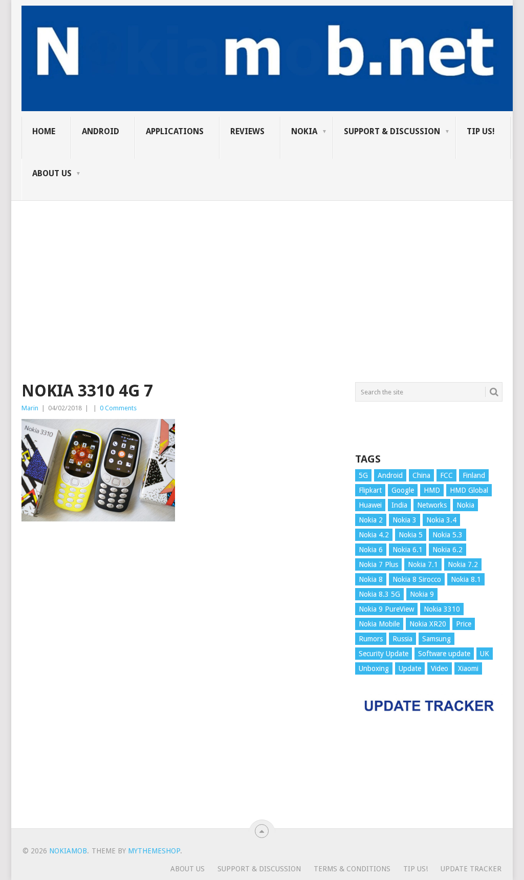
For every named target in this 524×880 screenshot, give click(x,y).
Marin (29, 408)
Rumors (371, 639)
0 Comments (118, 408)
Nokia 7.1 (423, 564)
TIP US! (481, 131)
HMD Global (469, 490)
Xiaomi (468, 668)
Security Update (383, 653)
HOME (43, 131)
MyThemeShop (154, 851)
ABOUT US (52, 173)
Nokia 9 (422, 594)
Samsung (436, 639)
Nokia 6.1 (407, 550)
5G (363, 475)
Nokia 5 (411, 535)
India (399, 505)
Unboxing (374, 668)
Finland (474, 475)
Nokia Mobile (379, 624)
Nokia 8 (371, 579)
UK (484, 653)
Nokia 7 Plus (378, 564)
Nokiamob (68, 851)
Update (410, 668)
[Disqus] (180, 680)
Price (463, 624)
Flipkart (370, 490)
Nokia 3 (404, 520)
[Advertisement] (262, 272)
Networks (432, 505)
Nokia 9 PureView (386, 609)
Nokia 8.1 (466, 579)
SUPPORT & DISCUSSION (392, 131)
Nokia (304, 131)
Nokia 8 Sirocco (416, 579)
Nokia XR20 (427, 624)
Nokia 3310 (442, 609)
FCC (446, 475)
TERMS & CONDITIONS (352, 869)
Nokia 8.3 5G (379, 594)
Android (100, 131)
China (421, 475)
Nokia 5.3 (447, 535)
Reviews (247, 131)
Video (439, 668)
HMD (432, 490)
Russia (402, 639)
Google (402, 490)
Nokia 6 (371, 550)
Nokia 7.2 (463, 564)
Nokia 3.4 (441, 520)
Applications (175, 131)
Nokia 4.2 (374, 535)
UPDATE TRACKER (471, 869)
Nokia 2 (371, 520)
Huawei (370, 505)
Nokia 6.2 (447, 550)
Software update (444, 653)
